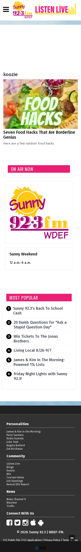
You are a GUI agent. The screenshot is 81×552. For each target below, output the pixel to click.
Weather (11, 502)
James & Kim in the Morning (23, 431)
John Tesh (12, 441)
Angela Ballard (15, 445)
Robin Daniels (15, 438)
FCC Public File (11, 540)
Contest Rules (15, 477)
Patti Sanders (15, 435)
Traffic (10, 506)
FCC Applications (32, 540)
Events (10, 470)
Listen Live (13, 463)
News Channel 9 (16, 499)
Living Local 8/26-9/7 (32, 350)
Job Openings (14, 480)
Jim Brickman (14, 448)
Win (8, 474)
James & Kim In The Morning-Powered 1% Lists (39, 362)
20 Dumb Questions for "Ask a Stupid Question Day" (40, 325)
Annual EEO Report (17, 484)
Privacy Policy (52, 540)
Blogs (10, 467)
